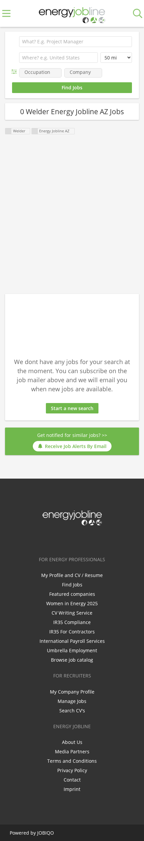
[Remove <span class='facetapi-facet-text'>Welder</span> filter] (8, 131)
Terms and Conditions (72, 761)
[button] (15, 71)
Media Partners (72, 751)
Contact (72, 780)
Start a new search (72, 408)
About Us (72, 742)
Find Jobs (72, 584)
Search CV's (72, 710)
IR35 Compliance (72, 622)
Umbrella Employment (72, 650)
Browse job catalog (72, 660)
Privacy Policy (72, 770)
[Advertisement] (72, 214)
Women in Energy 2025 (72, 603)
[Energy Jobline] (72, 13)
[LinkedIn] (73, 539)
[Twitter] (62, 539)
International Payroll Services (72, 641)
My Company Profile (72, 692)
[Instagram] (84, 539)
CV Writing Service (72, 613)
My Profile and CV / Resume (72, 575)
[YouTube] (94, 539)
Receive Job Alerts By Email (75, 446)
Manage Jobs (72, 701)
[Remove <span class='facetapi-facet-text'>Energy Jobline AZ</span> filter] (35, 131)
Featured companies (72, 594)
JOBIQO (45, 833)
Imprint (72, 789)
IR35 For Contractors (72, 631)
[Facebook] (51, 539)
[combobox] (58, 57)
